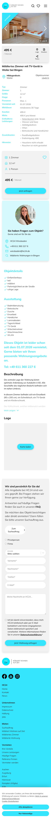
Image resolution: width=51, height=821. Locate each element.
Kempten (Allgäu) (10, 783)
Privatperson (13, 540)
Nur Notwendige (25, 813)
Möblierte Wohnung (11, 738)
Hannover (6, 780)
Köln (4, 786)
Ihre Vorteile (7, 749)
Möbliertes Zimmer (10, 734)
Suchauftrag (7, 727)
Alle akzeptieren (25, 807)
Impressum (7, 706)
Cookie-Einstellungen (10, 801)
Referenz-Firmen (9, 759)
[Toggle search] (33, 6)
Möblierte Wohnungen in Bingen (25, 255)
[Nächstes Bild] (45, 28)
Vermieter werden (10, 762)
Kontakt (5, 692)
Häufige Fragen (9, 755)
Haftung (5, 713)
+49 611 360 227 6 (19, 246)
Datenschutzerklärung (31, 634)
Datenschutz (7, 710)
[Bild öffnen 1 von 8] (25, 28)
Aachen (5, 769)
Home (4, 689)
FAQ (38, 506)
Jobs (4, 717)
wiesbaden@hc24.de (20, 251)
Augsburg (6, 773)
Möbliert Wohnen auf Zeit (13, 731)
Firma (10, 544)
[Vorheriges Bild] (5, 28)
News (4, 696)
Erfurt (4, 776)
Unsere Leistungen (10, 752)
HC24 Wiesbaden (18, 241)
